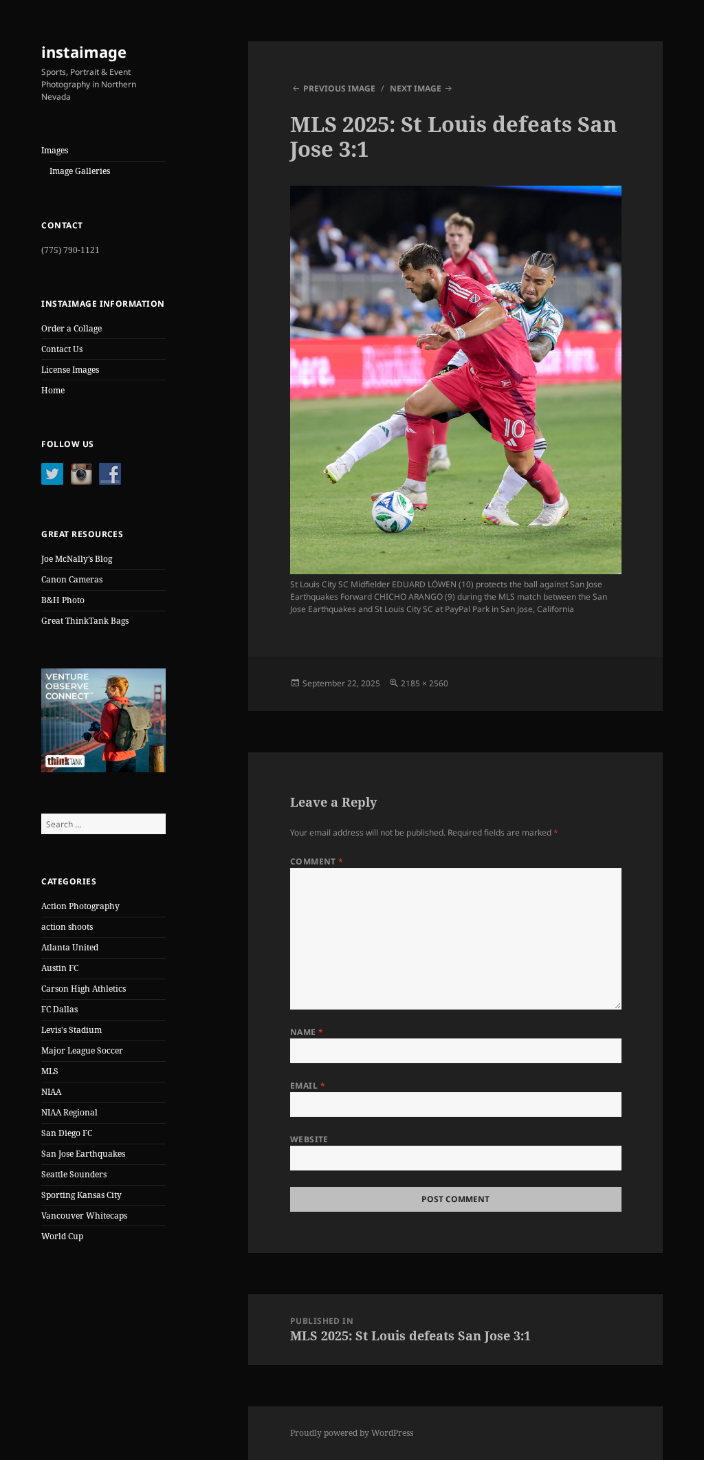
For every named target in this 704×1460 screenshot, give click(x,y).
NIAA (51, 1092)
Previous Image (339, 88)
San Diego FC (66, 1133)
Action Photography (80, 906)
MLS (49, 1071)
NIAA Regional (69, 1112)
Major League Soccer (82, 1050)
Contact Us (61, 349)
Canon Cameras (71, 579)
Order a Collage (71, 328)
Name (307, 1032)
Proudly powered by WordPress (351, 1433)
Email (307, 1085)
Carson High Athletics (83, 988)
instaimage (83, 51)
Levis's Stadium (71, 1030)
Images (54, 150)
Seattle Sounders (74, 1174)
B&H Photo (63, 600)
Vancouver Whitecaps (84, 1215)
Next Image (415, 88)
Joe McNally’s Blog (76, 559)
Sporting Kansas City (81, 1195)
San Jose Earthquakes (83, 1153)
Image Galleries (80, 171)
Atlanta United (69, 947)
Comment (317, 861)
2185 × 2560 (424, 683)
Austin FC (59, 968)
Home (53, 390)
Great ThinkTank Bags (85, 621)
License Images (70, 369)
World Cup (62, 1236)
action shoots (67, 927)
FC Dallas (59, 1009)
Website (309, 1139)
